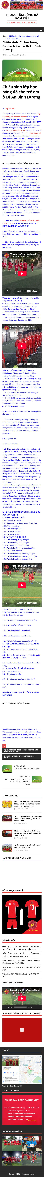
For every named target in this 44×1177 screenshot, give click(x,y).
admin (24, 55)
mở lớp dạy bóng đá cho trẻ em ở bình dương (20, 756)
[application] (22, 998)
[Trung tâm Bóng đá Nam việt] (22, 9)
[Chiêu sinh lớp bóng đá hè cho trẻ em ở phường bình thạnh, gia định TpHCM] (7, 836)
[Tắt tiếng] (34, 1007)
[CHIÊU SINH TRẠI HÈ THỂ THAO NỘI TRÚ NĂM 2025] (7, 850)
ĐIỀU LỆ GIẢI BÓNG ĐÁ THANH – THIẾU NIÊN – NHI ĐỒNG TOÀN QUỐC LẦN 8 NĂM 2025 (27, 804)
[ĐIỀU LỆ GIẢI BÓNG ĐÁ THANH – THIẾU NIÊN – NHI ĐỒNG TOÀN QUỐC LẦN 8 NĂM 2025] (7, 807)
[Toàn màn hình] (38, 1007)
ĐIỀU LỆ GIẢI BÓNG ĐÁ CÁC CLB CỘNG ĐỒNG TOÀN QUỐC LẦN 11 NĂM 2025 (28, 818)
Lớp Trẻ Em (9, 109)
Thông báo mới (10, 795)
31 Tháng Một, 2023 (11, 55)
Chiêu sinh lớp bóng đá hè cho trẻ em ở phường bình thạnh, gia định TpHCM (27, 833)
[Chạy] (5, 1007)
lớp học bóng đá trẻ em (15, 130)
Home (4, 36)
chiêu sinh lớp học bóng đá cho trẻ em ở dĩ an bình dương (21, 750)
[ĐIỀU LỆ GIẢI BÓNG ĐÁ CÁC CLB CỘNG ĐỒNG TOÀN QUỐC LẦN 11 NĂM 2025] (7, 821)
